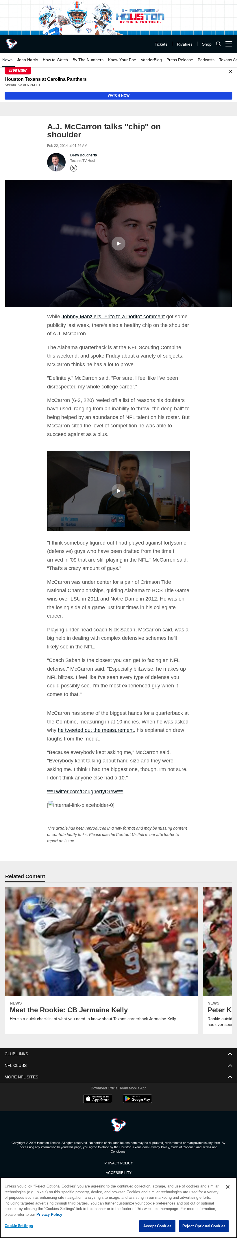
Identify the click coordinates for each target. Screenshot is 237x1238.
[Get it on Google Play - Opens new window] (137, 1102)
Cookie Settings (19, 1226)
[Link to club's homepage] (11, 41)
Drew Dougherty (83, 156)
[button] (118, 243)
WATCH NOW (118, 96)
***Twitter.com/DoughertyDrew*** (87, 791)
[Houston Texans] (118, 1126)
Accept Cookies (157, 1226)
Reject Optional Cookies (203, 1226)
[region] (118, 1208)
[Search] (218, 44)
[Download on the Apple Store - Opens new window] (97, 1099)
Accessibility (118, 1172)
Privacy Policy (118, 1163)
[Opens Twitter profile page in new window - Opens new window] (73, 168)
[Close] (230, 72)
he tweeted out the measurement (112, 730)
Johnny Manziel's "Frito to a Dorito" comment (116, 316)
